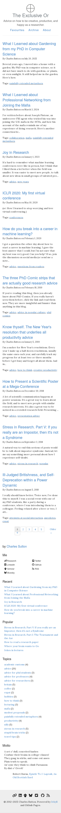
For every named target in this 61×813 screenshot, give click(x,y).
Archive (33, 30)
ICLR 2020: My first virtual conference (24, 195)
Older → (53, 531)
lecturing (9, 704)
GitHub (38, 564)
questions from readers (30, 266)
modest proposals (14, 712)
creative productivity (45, 370)
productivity (11, 720)
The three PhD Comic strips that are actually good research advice (30, 280)
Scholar (10, 568)
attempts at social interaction (26, 517)
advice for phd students (17, 672)
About (47, 30)
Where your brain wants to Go (21, 646)
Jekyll (54, 801)
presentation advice (28, 415)
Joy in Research (16, 152)
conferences (16, 217)
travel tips (10, 736)
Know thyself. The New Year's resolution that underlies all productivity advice (27, 332)
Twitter (38, 560)
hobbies (8, 696)
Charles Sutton (17, 546)
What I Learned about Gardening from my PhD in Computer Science (29, 49)
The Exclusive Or (30, 19)
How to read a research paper (21, 642)
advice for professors (16, 676)
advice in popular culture (31, 312)
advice (12, 181)
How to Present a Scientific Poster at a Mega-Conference (30, 383)
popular (43, 463)
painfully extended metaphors (26, 83)
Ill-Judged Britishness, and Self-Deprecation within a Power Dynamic (28, 480)
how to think (24, 370)
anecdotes (50, 517)
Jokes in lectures (13, 650)
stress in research (27, 463)
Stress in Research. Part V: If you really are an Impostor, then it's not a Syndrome (30, 432)
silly (6, 724)
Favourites (17, 30)
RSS (37, 568)
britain (8, 684)
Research (11, 560)
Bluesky (11, 572)
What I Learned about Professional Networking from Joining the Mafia (27, 100)
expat (6, 521)
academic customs (14, 664)
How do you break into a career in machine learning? (30, 231)
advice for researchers (17, 680)
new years (23, 181)
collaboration (16, 137)
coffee (7, 688)
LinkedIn (11, 564)
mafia (29, 137)
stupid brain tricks (14, 732)
